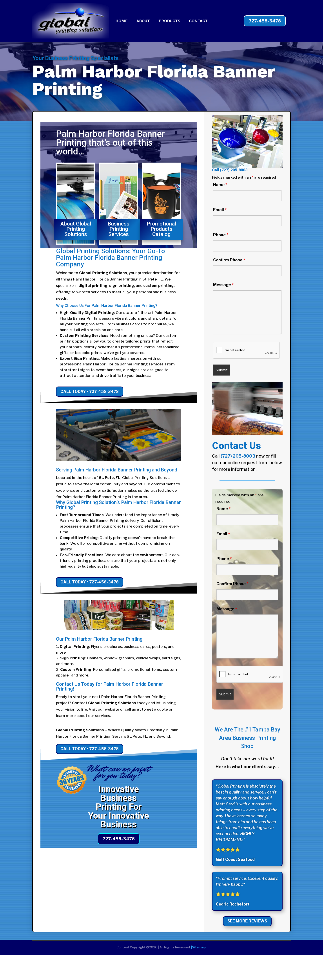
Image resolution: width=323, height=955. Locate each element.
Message (223, 284)
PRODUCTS (169, 21)
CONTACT (198, 21)
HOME (121, 21)
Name (220, 184)
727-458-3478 (265, 21)
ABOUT (143, 21)
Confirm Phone (229, 260)
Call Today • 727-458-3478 (89, 391)
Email (220, 209)
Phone (220, 235)
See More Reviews (247, 921)
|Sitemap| (199, 947)
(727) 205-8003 (233, 170)
